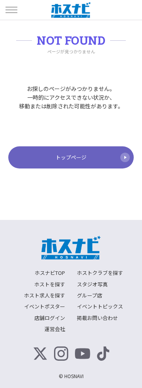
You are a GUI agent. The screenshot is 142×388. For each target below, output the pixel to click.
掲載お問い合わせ (97, 318)
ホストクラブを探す (100, 272)
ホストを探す (49, 284)
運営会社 (55, 329)
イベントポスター (44, 306)
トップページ (71, 157)
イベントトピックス (100, 306)
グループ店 (89, 295)
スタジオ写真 (92, 284)
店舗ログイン (49, 318)
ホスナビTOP (50, 272)
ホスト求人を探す (44, 295)
